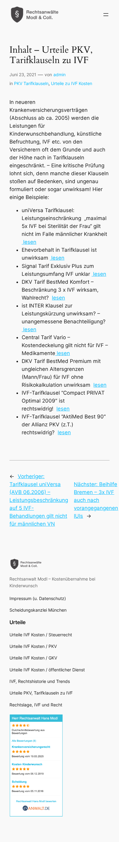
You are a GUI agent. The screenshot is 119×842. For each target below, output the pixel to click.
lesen (29, 242)
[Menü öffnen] (106, 14)
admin (59, 74)
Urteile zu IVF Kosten (71, 83)
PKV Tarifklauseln (31, 83)
